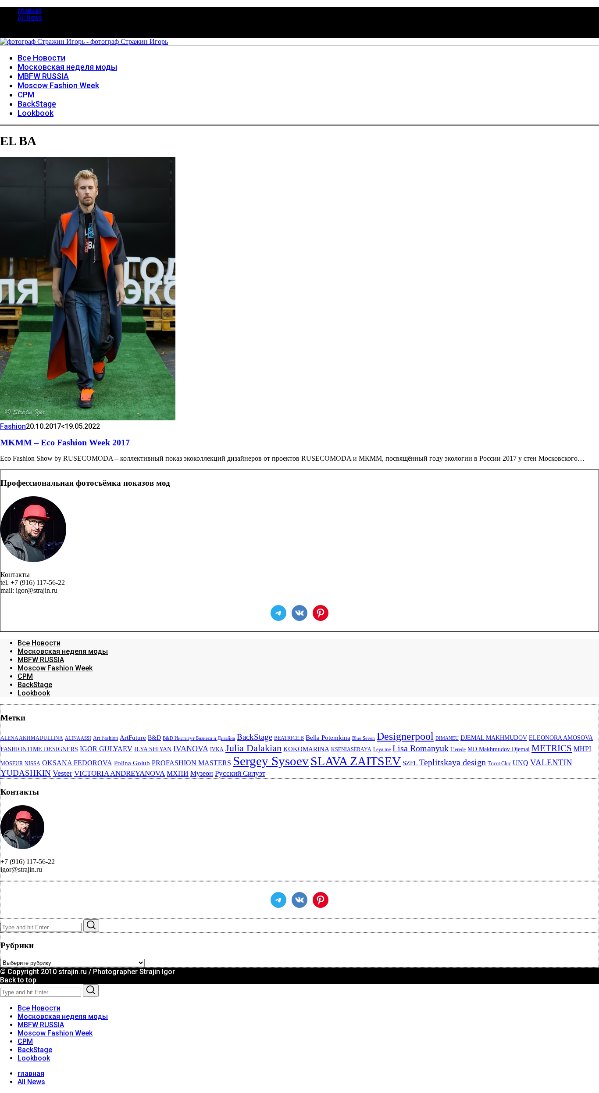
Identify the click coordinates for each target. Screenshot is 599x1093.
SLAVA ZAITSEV (355, 761)
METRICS (551, 748)
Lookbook (34, 693)
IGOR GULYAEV (106, 749)
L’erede (458, 749)
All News (30, 17)
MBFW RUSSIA (41, 660)
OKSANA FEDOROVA (77, 763)
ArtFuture (133, 737)
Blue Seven (363, 738)
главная (30, 10)
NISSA (32, 763)
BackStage (35, 685)
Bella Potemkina (328, 737)
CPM (25, 676)
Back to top (18, 980)
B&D (154, 738)
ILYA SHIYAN (152, 749)
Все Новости (39, 643)
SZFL (410, 763)
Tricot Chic (499, 763)
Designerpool (405, 736)
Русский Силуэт (240, 773)
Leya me (382, 749)
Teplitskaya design (452, 762)
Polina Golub (132, 763)
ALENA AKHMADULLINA (31, 738)
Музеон (201, 773)
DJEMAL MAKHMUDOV (493, 738)
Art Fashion (105, 738)
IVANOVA (190, 748)
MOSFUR (11, 763)
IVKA (217, 749)
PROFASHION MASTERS (191, 763)
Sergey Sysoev (271, 761)
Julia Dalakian (253, 747)
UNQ (520, 763)
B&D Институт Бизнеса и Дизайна (199, 738)
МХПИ (178, 773)
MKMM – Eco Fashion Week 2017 (65, 442)
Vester (62, 773)
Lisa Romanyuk (420, 748)
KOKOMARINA (306, 749)
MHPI (582, 749)
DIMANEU (447, 738)
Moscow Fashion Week (55, 668)
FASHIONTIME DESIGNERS (39, 749)
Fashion (13, 426)
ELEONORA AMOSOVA (561, 738)
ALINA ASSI (78, 738)
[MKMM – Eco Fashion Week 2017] (87, 418)
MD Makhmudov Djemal (498, 749)
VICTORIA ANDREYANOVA (119, 773)
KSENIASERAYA (351, 749)
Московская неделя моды (63, 651)
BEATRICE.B (289, 738)
